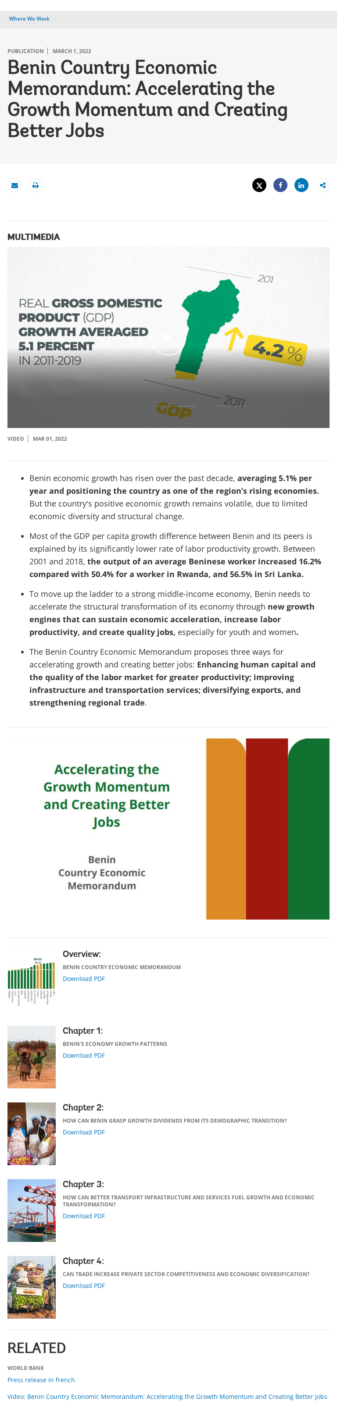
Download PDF (84, 978)
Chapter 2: (83, 1108)
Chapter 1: (83, 1031)
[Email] (14, 185)
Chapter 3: (83, 1184)
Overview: (82, 954)
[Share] (280, 185)
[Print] (35, 185)
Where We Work (29, 18)
